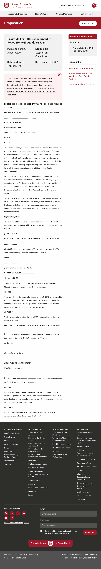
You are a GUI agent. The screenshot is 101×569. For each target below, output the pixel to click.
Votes (6, 441)
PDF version (87, 23)
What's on (8, 452)
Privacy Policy (71, 558)
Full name (44, 520)
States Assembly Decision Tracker (11, 456)
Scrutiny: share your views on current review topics (86, 440)
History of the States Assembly (36, 439)
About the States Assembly (35, 434)
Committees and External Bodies (38, 475)
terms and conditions (66, 531)
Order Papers (9, 437)
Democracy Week (84, 463)
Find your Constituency (86, 459)
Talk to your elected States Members (85, 454)
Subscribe (89, 533)
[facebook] (18, 513)
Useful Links (21, 558)
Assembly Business (17, 14)
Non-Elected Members (61, 448)
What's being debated (13, 433)
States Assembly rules (37, 464)
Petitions (80, 450)
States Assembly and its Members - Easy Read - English (80, 76)
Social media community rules (16, 523)
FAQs (30, 495)
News (6, 448)
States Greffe (34, 480)
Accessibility (32, 554)
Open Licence (89, 554)
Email (42, 509)
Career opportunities (85, 496)
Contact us (81, 500)
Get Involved (87, 14)
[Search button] (94, 5)
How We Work (41, 14)
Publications (9, 461)
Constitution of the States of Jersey (35, 450)
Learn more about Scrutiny (81, 84)
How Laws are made (36, 468)
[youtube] (6, 518)
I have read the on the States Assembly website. (60, 532)
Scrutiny (7, 464)
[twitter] (12, 513)
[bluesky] (6, 513)
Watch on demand (11, 444)
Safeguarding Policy (88, 558)
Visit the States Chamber (81, 68)
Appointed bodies (35, 471)
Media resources (83, 492)
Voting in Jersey (83, 447)
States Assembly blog (86, 483)
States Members (64, 14)
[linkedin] (24, 513)
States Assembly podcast (83, 487)
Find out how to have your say (85, 434)
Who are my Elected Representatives (60, 439)
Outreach (80, 470)
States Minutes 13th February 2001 (83, 49)
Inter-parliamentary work (38, 488)
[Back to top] (96, 564)
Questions (32, 460)
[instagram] (12, 518)
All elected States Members (59, 434)
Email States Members (61, 444)
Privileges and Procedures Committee (37, 455)
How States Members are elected (37, 445)
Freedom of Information (72, 554)
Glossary (32, 491)
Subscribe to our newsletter (83, 478)
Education (81, 474)
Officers (55, 452)
